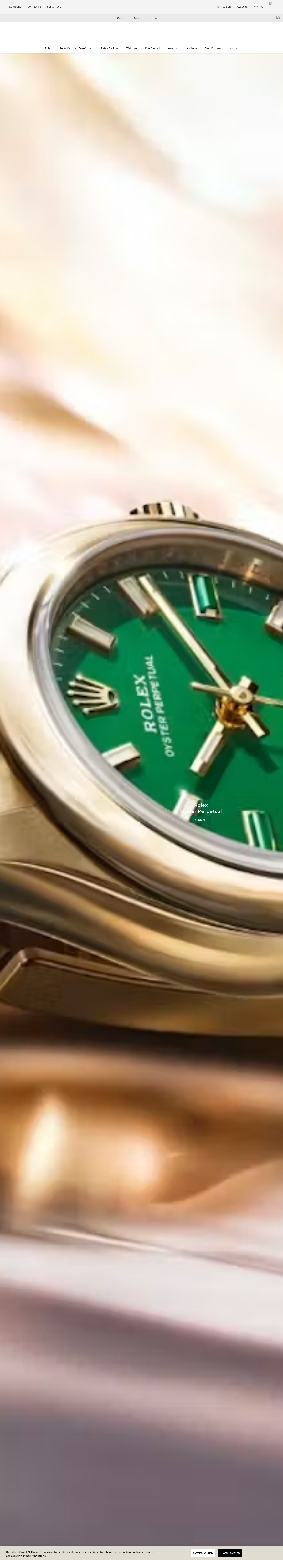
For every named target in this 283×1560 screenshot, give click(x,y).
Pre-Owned (152, 48)
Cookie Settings (203, 1552)
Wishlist (258, 6)
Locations (15, 6)
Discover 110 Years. (145, 18)
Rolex (48, 48)
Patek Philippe (110, 48)
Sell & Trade (54, 6)
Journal (233, 48)
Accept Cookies (230, 1552)
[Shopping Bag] (271, 7)
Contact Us (34, 6)
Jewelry (172, 48)
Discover (202, 820)
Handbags (190, 48)
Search (226, 6)
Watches (131, 48)
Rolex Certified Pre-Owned (76, 48)
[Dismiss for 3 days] (277, 17)
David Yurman (213, 48)
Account (242, 6)
